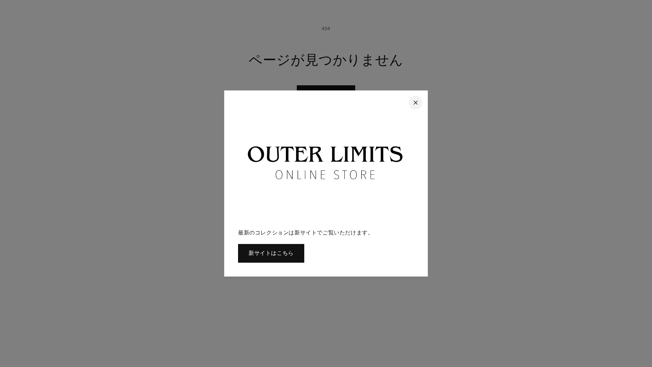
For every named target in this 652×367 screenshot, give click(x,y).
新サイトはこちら (271, 253)
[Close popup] (415, 102)
